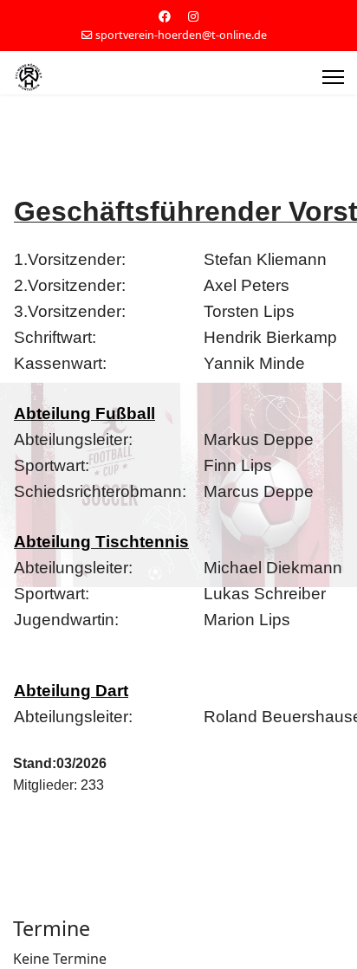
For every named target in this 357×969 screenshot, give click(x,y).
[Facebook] (165, 16)
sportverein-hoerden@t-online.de (181, 35)
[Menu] (333, 77)
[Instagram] (193, 16)
